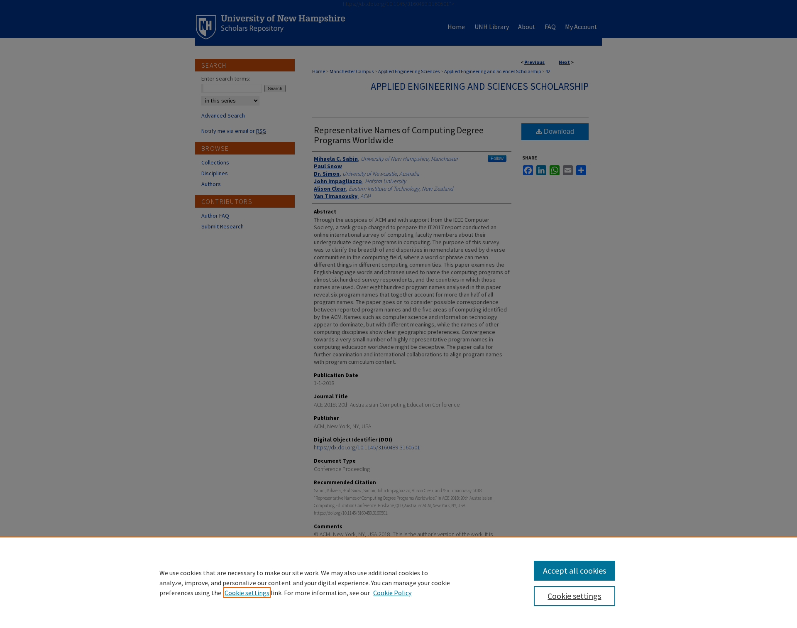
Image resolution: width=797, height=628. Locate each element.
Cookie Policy (392, 593)
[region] (398, 582)
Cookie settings (247, 593)
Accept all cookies (574, 570)
